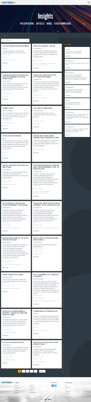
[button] (88, 2)
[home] (8, 2)
